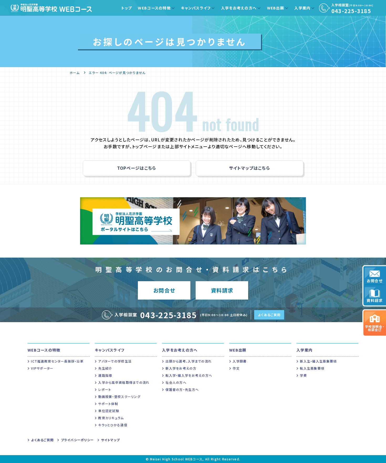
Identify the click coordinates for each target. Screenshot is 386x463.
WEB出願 (275, 7)
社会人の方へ (175, 382)
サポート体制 (108, 403)
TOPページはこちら (136, 168)
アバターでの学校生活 (115, 361)
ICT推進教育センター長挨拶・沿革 (57, 361)
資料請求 (375, 300)
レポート (104, 389)
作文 (236, 368)
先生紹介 (105, 368)
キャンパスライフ (196, 7)
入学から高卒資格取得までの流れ (123, 382)
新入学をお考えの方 (180, 368)
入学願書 (240, 361)
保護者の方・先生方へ (182, 389)
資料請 (222, 290)
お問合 (164, 290)
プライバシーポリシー (77, 440)
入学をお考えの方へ (239, 7)
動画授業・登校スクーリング (119, 396)
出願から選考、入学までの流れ (188, 361)
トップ (126, 7)
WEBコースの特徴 (154, 7)
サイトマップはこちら (249, 168)
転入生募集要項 (312, 368)
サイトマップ (110, 440)
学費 (303, 375)
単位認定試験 (108, 410)
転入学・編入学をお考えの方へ (188, 375)
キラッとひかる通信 (112, 425)
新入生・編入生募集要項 (318, 361)
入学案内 (302, 7)
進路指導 (105, 375)
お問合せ (375, 280)
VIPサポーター (42, 368)
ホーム (75, 72)
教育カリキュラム (111, 418)
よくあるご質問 (269, 314)
